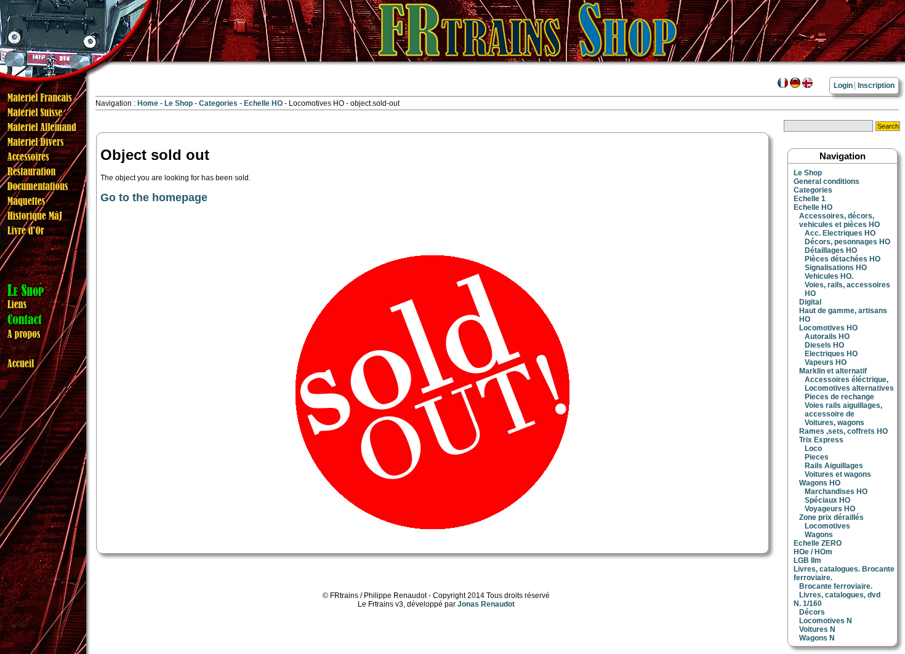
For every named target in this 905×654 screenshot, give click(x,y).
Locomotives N (825, 620)
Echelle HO (264, 103)
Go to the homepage (153, 197)
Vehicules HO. (829, 276)
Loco (813, 448)
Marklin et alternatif (833, 371)
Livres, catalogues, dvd (839, 595)
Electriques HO (831, 353)
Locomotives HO (828, 328)
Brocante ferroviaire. (835, 586)
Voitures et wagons (838, 474)
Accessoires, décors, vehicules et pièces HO (839, 220)
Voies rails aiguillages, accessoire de (843, 409)
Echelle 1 (810, 198)
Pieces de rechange (839, 397)
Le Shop (178, 103)
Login (843, 85)
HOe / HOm (813, 552)
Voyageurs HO (830, 508)
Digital (810, 302)
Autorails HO (827, 336)
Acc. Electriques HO (840, 233)
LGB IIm (807, 560)
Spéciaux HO (827, 500)
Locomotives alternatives (849, 388)
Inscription (876, 85)
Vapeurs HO (826, 362)
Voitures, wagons (834, 422)
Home (147, 103)
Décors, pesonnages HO (847, 241)
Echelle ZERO (818, 543)
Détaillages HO (831, 250)
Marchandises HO (836, 491)
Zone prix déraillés (831, 517)
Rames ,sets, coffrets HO (843, 431)
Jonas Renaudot (486, 604)
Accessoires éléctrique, (846, 379)
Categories (219, 103)
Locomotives (827, 526)
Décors (812, 612)
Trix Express (821, 440)
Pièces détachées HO (842, 259)
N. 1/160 (808, 603)
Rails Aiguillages (834, 465)
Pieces (817, 457)
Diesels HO (824, 345)
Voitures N (817, 629)
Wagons (819, 534)
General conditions (826, 181)
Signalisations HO (836, 267)
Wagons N (817, 638)
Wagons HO (819, 483)
